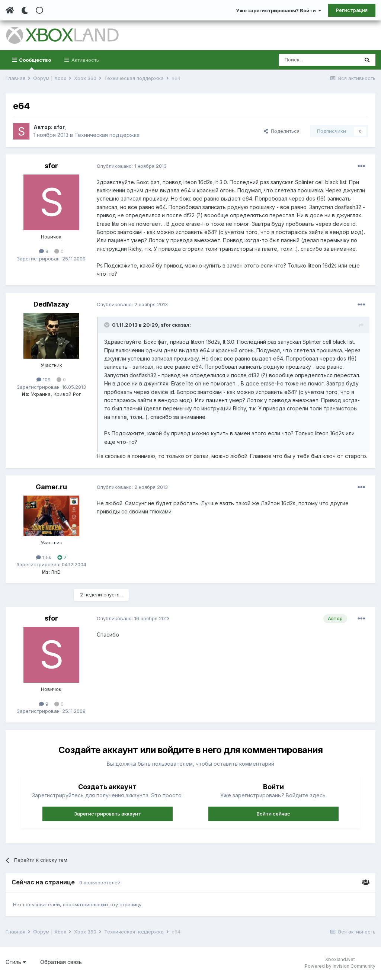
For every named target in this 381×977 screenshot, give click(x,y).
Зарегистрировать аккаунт (107, 814)
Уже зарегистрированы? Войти (277, 10)
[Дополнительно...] (361, 166)
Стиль (14, 962)
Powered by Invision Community (340, 966)
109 (46, 379)
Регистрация (352, 10)
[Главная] (10, 10)
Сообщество (34, 60)
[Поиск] (367, 60)
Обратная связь (61, 962)
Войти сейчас (273, 814)
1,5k (46, 557)
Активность (84, 60)
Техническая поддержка (107, 135)
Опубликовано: (132, 166)
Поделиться (284, 131)
